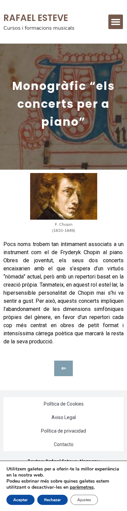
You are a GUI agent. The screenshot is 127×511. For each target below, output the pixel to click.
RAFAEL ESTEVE (35, 18)
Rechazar (52, 500)
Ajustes (84, 500)
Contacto (63, 444)
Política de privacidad (63, 431)
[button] (115, 22)
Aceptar (20, 500)
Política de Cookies (64, 404)
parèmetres (82, 487)
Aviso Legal (63, 417)
